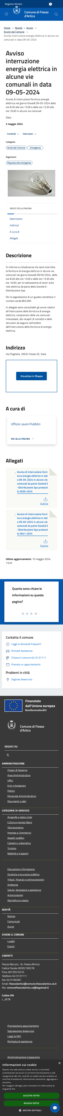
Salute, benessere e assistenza (24, 890)
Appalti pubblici (15, 838)
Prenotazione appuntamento (23, 1026)
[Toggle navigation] (6, 14)
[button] (31, 1110)
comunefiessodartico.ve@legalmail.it (28, 988)
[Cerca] (56, 14)
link (13, 1088)
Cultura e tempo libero (19, 822)
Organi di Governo (17, 770)
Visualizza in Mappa (31, 376)
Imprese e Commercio (19, 833)
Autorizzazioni (15, 895)
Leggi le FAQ (14, 1036)
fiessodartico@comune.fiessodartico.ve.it (33, 984)
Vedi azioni (28, 134)
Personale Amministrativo (21, 796)
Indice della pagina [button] (21, 208)
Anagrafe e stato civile (19, 817)
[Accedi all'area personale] (50, 4)
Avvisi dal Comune (14, 32)
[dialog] (31, 1088)
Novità (18, 28)
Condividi (11, 134)
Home (7, 28)
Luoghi (11, 941)
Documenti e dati (16, 801)
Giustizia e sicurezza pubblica (23, 874)
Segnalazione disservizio (20, 1031)
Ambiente (12, 885)
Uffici (10, 780)
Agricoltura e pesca (17, 900)
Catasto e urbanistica (19, 843)
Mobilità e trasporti (17, 853)
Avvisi (29, 28)
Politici (11, 791)
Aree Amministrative (18, 775)
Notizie (11, 916)
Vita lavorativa (15, 827)
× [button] (59, 1063)
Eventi (11, 946)
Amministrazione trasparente (23, 1057)
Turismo (11, 848)
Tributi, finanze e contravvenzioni (25, 880)
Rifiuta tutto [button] (31, 1103)
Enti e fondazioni (16, 786)
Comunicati (13, 921)
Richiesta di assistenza (19, 1041)
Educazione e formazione (21, 869)
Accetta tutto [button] (31, 1095)
